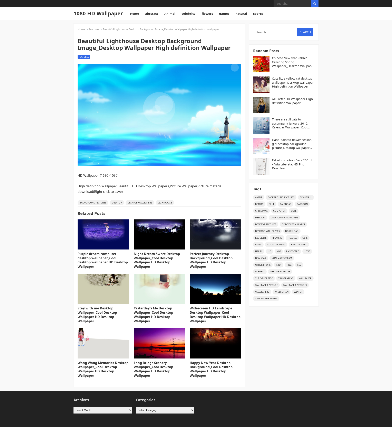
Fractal (292, 237)
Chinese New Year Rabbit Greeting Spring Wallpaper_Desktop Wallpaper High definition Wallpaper (293, 62)
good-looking (276, 244)
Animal (169, 13)
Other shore (263, 264)
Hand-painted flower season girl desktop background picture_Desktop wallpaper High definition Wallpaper (292, 144)
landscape (292, 251)
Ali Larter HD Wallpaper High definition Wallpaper (292, 101)
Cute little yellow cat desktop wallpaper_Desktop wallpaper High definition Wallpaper (293, 82)
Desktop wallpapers (140, 202)
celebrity (189, 13)
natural (241, 13)
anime (258, 197)
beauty (259, 204)
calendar (285, 204)
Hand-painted (299, 244)
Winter (298, 291)
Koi (279, 251)
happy (258, 251)
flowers (207, 13)
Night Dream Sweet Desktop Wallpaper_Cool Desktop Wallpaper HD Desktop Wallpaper (157, 260)
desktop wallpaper (293, 224)
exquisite (260, 237)
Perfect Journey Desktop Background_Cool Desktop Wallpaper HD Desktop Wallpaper (211, 260)
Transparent (285, 278)
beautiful (306, 197)
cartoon (302, 204)
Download (291, 231)
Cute (293, 210)
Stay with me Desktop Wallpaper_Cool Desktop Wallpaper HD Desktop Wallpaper (97, 314)
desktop (117, 202)
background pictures (93, 202)
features (94, 29)
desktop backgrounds (284, 217)
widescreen (281, 291)
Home (134, 13)
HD (269, 251)
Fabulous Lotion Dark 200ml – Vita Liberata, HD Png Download (292, 164)
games (224, 13)
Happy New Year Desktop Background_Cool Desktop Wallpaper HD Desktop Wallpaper (211, 369)
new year (260, 258)
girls (258, 244)
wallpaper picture (266, 285)
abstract (151, 13)
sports (258, 13)
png (289, 264)
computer (279, 210)
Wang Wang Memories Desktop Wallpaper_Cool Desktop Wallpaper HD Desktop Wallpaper (103, 369)
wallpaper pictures (295, 285)
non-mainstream (282, 258)
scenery (260, 271)
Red (299, 264)
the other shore (280, 271)
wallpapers (262, 291)
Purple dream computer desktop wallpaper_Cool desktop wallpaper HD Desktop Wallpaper (103, 260)
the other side (264, 278)
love (307, 251)
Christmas (261, 210)
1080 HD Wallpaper (98, 13)
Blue (271, 204)
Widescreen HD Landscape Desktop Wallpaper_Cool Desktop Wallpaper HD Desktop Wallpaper (215, 314)
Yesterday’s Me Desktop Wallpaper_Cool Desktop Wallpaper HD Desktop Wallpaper (153, 314)
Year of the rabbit (266, 298)
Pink (278, 264)
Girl (304, 237)
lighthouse (165, 202)
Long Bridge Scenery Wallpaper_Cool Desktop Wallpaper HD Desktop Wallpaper (153, 369)
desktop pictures (265, 224)
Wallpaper (305, 278)
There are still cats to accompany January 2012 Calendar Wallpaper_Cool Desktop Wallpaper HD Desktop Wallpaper (290, 123)
